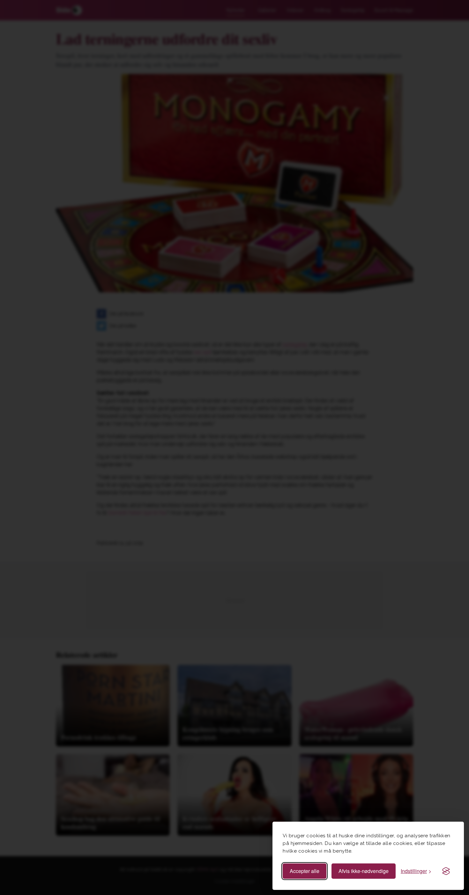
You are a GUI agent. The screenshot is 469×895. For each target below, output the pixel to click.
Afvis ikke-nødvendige (364, 871)
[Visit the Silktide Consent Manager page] (446, 871)
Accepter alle (304, 871)
